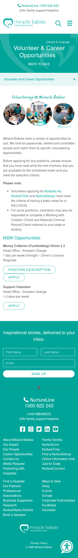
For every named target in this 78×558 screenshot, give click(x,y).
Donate (47, 495)
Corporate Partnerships (58, 500)
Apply (14, 277)
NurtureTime (51, 449)
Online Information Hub (58, 458)
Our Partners (12, 486)
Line (52, 191)
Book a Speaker (14, 514)
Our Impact (10, 444)
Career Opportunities (18, 454)
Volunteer (49, 510)
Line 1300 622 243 (40, 5)
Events (47, 490)
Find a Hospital (14, 481)
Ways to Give (51, 481)
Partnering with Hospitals (13, 470)
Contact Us (11, 458)
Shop (46, 486)
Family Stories (52, 439)
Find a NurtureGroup (56, 454)
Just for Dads (51, 463)
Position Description (29, 269)
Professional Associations (12, 493)
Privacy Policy (39, 543)
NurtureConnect (53, 468)
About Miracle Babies (18, 439)
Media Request (14, 463)
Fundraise (49, 505)
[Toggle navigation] (70, 23)
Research (10, 505)
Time (20, 196)
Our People (11, 449)
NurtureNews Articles (18, 510)
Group (45, 196)
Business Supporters (18, 500)
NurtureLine (50, 444)
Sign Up (39, 373)
